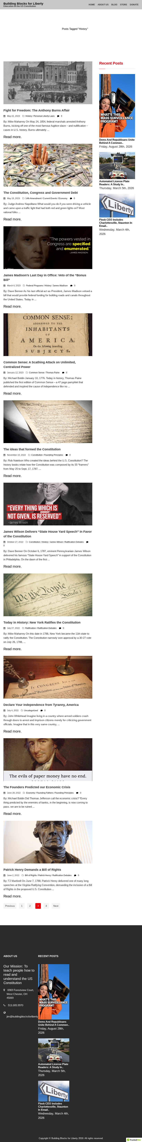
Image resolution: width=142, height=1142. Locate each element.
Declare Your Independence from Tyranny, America (41, 705)
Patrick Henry (44, 875)
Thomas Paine (53, 372)
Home (92, 4)
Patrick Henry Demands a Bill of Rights (32, 869)
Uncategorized (31, 710)
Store (123, 4)
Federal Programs (34, 285)
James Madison (60, 285)
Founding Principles (53, 455)
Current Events (50, 198)
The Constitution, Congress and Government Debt (40, 192)
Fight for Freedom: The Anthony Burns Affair (36, 110)
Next (55, 905)
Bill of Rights (31, 875)
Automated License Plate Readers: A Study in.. (114, 183)
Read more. (12, 137)
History (28, 116)
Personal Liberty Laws (44, 116)
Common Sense (36, 372)
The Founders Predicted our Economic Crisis (36, 787)
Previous (10, 905)
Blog (114, 4)
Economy (63, 198)
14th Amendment (33, 198)
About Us (103, 4)
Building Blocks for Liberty (23, 3)
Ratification (30, 628)
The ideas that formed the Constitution (32, 449)
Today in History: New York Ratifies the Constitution (42, 622)
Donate (134, 4)
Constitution (37, 455)
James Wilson (56, 542)
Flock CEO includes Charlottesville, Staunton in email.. (115, 222)
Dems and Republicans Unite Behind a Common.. (117, 141)
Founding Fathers (45, 793)
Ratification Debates (74, 542)
